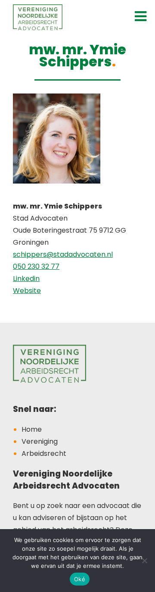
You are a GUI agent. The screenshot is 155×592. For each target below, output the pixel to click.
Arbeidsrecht (44, 453)
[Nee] (144, 560)
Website (27, 291)
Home (32, 429)
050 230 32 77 (36, 266)
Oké (79, 579)
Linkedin (26, 279)
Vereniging (40, 441)
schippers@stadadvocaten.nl (63, 254)
